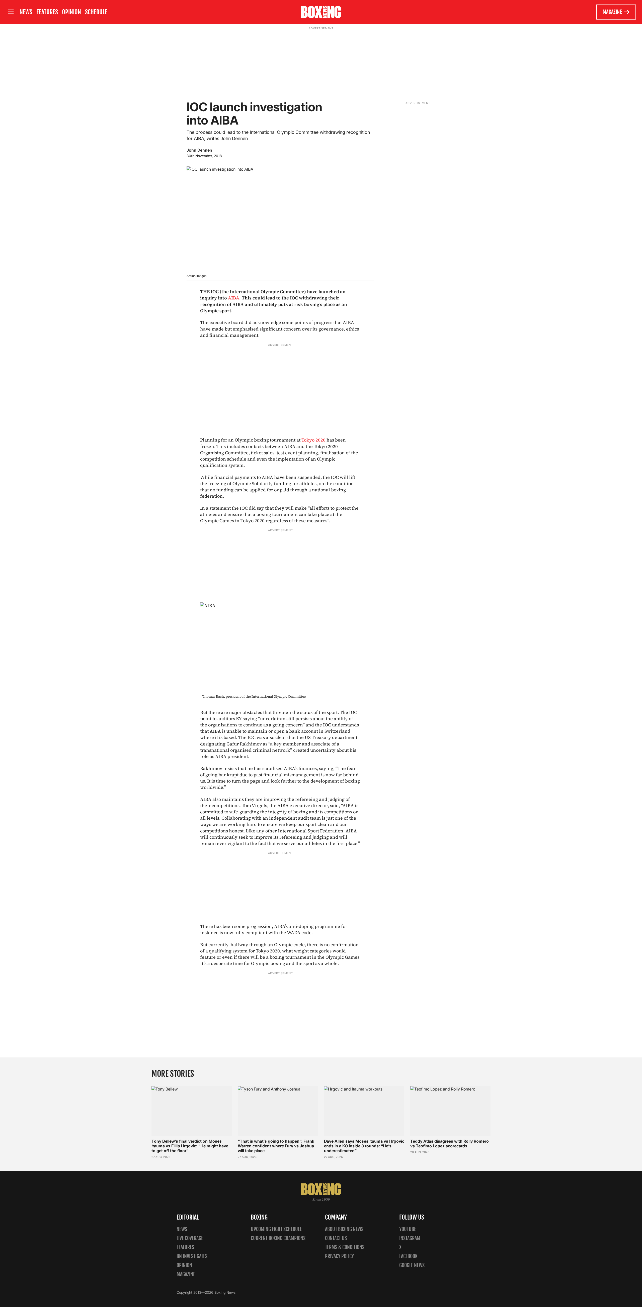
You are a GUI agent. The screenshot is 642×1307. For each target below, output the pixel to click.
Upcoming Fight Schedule (276, 1229)
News (26, 12)
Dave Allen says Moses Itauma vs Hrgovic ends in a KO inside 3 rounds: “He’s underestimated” (364, 1146)
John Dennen (199, 150)
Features (47, 12)
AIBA (233, 298)
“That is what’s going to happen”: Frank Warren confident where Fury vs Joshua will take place (276, 1146)
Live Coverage (190, 1238)
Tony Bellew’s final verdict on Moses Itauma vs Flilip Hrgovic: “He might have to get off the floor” (189, 1146)
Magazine (612, 12)
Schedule (96, 12)
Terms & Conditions (344, 1247)
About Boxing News (344, 1229)
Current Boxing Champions (278, 1238)
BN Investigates (192, 1256)
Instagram (409, 1238)
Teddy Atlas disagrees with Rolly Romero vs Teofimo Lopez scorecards (449, 1143)
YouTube (407, 1229)
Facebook (408, 1256)
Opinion (71, 12)
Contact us (336, 1238)
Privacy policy (339, 1256)
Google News (412, 1265)
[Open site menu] (11, 12)
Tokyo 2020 (313, 440)
